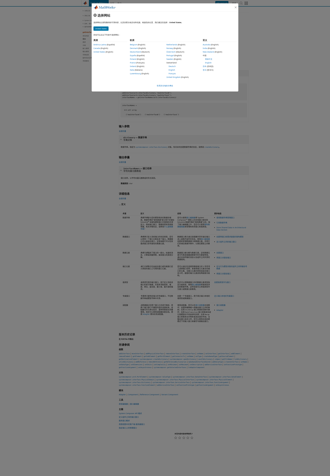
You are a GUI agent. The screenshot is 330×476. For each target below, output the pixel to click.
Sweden (169, 59)
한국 (204, 70)
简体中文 (208, 59)
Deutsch (172, 66)
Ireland (133, 66)
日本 (204, 66)
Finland (133, 59)
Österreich (171, 52)
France (133, 62)
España (133, 55)
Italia (132, 70)
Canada (96, 48)
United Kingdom (173, 77)
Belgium (133, 44)
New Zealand (208, 52)
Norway (169, 48)
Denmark (134, 48)
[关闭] (235, 7)
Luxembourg (135, 73)
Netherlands (171, 44)
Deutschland (135, 52)
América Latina (99, 44)
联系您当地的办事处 (165, 85)
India (205, 48)
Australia (207, 44)
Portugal (170, 55)
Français (172, 73)
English (172, 70)
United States (99, 52)
